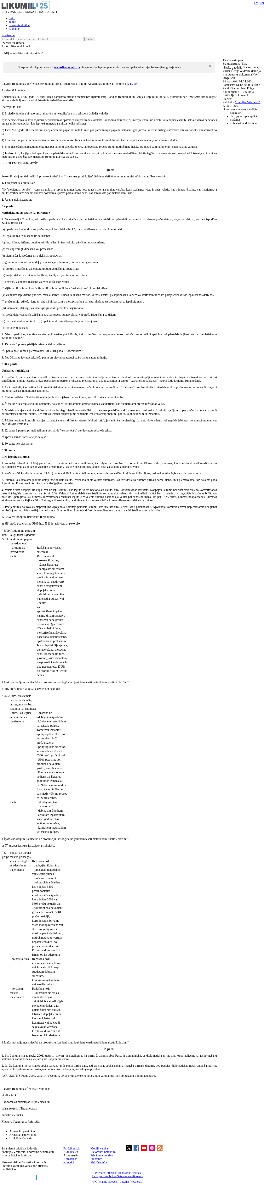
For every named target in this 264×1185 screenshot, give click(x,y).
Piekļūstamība (98, 1162)
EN (262, 3)
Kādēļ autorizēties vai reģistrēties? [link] (22, 53)
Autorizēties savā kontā (16, 46)
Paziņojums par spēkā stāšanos (243, 117)
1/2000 (134, 83)
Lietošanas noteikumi (103, 1152)
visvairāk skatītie (19, 25)
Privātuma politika (101, 1155)
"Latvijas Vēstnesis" (247, 102)
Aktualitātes (70, 1152)
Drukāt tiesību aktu (20, 1138)
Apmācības (70, 1158)
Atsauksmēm (71, 1155)
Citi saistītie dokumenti (244, 123)
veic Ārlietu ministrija (67, 67)
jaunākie (14, 28)
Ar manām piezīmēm (22, 1131)
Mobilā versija (99, 1148)
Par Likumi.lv (71, 1148)
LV (256, 3)
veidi (12, 18)
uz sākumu (8, 35)
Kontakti (68, 1162)
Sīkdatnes (96, 1158)
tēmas (12, 21)
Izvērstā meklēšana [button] (13, 42)
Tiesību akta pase (233, 60)
